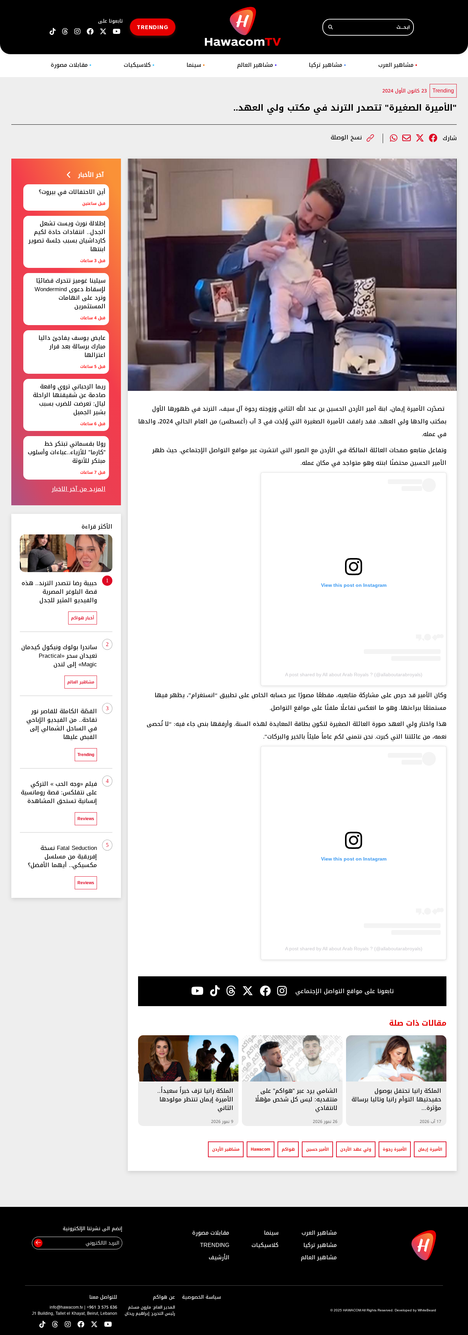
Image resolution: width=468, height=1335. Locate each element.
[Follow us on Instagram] (77, 32)
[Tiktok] (215, 991)
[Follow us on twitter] (103, 32)
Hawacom (260, 1149)
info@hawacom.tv (66, 1307)
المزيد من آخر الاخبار (79, 489)
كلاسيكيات (139, 65)
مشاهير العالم (257, 65)
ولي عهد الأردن (355, 1149)
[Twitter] (420, 138)
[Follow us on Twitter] (94, 1325)
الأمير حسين (317, 1149)
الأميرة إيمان (430, 1149)
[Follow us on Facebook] (90, 32)
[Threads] (65, 32)
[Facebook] (433, 138)
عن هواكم (164, 1297)
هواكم (288, 1149)
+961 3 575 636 (102, 1307)
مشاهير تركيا (327, 65)
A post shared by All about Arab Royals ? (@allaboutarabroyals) (353, 674)
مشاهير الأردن (225, 1149)
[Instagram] (282, 991)
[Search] (330, 27)
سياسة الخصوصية (201, 1297)
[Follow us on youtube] (116, 32)
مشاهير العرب (397, 65)
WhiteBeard (427, 1310)
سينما (195, 65)
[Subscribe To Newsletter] (38, 1243)
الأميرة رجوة (395, 1149)
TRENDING (153, 27)
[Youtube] (197, 991)
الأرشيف (219, 1257)
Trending (443, 90)
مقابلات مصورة (71, 65)
